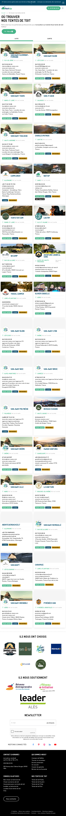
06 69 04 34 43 (7, 494)
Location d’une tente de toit (11, 787)
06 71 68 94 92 (7, 263)
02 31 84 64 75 (40, 103)
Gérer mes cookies (24, 810)
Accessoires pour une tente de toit (14, 783)
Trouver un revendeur (38, 759)
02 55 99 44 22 (40, 571)
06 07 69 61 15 (40, 142)
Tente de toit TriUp (37, 783)
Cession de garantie (38, 766)
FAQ (4, 789)
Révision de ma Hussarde (39, 768)
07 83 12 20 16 (40, 300)
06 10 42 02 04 (7, 63)
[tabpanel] (33, 335)
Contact (33, 812)
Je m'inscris (50, 722)
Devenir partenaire (37, 761)
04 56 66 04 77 (40, 416)
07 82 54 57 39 (40, 376)
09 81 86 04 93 (40, 183)
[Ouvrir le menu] (63, 7)
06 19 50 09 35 (40, 63)
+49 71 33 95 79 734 (8, 183)
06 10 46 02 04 (40, 338)
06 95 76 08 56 (40, 494)
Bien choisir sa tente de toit (11, 778)
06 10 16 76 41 (6, 610)
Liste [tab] (16, 37)
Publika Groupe (50, 812)
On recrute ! (35, 763)
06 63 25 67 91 (7, 376)
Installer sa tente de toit (10, 785)
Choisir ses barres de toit (11, 781)
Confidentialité (36, 810)
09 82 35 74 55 (40, 610)
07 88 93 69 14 (40, 225)
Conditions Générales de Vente (20, 812)
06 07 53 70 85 (7, 103)
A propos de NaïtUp (38, 757)
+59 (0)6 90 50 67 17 (42, 456)
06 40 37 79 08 (7, 143)
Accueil (3, 11)
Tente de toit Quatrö (38, 781)
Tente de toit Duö (37, 785)
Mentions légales (47, 810)
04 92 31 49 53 (40, 264)
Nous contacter (11, 798)
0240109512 (6, 301)
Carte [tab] (49, 37)
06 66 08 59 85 (7, 572)
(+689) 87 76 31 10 (8, 416)
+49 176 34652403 (8, 531)
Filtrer (9, 30)
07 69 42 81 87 (7, 456)
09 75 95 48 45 (40, 532)
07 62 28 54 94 (7, 225)
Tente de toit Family (38, 778)
